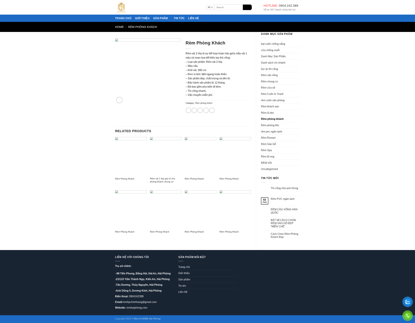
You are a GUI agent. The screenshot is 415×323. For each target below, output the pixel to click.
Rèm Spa (266, 150)
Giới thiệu (142, 18)
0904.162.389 (288, 5)
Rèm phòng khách (142, 27)
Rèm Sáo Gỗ (268, 144)
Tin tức (179, 18)
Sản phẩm (160, 18)
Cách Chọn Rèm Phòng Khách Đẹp (284, 235)
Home (119, 27)
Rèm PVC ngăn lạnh (283, 198)
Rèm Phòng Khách (124, 178)
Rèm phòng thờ (270, 125)
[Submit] (247, 7)
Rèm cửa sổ (268, 87)
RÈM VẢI (266, 163)
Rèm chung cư (269, 81)
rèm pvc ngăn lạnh (271, 131)
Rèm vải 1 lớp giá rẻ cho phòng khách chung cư (162, 180)
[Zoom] (119, 100)
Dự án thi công (269, 69)
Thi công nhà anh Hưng (284, 188)
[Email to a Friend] (200, 110)
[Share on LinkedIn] (212, 110)
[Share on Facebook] (188, 110)
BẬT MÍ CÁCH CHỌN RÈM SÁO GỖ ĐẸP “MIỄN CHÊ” (283, 223)
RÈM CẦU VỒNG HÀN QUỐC (284, 211)
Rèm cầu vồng (269, 75)
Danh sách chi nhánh (273, 62)
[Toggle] (235, 279)
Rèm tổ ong (267, 156)
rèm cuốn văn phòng (273, 100)
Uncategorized (269, 169)
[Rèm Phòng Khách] (131, 156)
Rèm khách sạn (270, 106)
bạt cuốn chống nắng (273, 43)
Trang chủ (123, 18)
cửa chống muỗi (270, 50)
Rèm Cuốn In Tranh (272, 94)
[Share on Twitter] (194, 110)
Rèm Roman (268, 137)
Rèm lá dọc (267, 112)
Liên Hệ (193, 18)
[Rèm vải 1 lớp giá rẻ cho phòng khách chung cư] (166, 156)
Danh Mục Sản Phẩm (273, 56)
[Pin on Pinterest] (206, 110)
